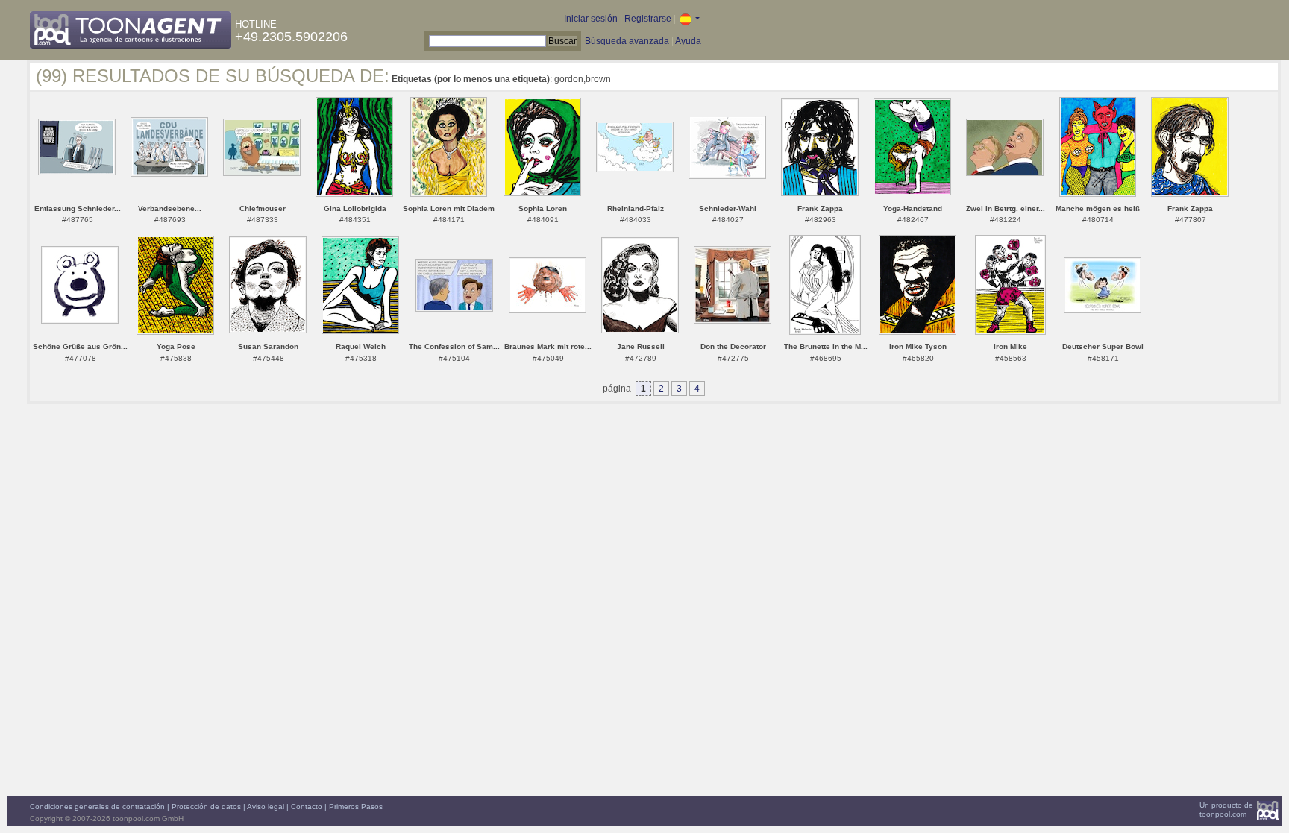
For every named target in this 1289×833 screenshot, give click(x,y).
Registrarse (647, 18)
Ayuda (688, 41)
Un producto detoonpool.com (1226, 809)
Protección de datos (206, 806)
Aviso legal (265, 806)
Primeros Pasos (356, 806)
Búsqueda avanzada (627, 41)
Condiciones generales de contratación (97, 806)
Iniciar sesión (591, 18)
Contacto (306, 806)
